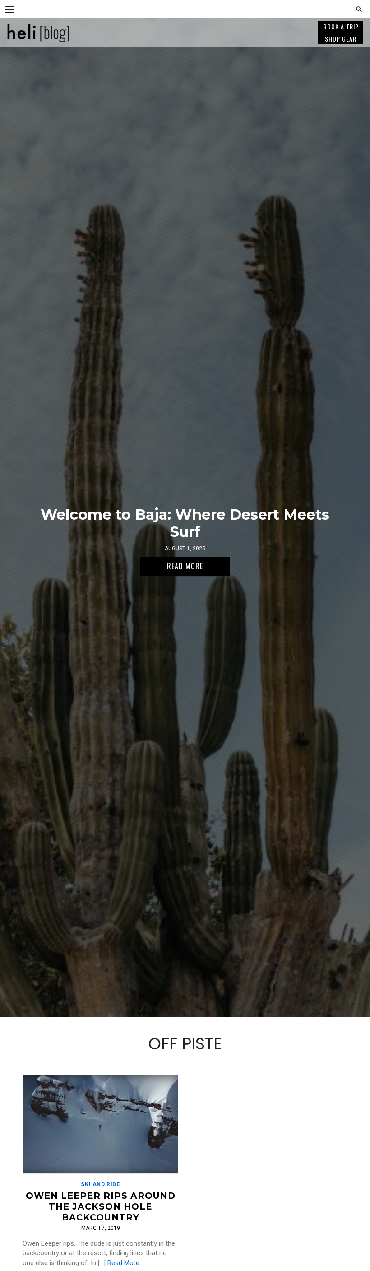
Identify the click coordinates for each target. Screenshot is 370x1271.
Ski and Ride (100, 1184)
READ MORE (185, 566)
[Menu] (9, 9)
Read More (123, 1263)
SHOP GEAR (340, 38)
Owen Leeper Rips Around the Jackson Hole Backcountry (101, 1206)
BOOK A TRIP (341, 26)
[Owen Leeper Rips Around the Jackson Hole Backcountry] (100, 1124)
